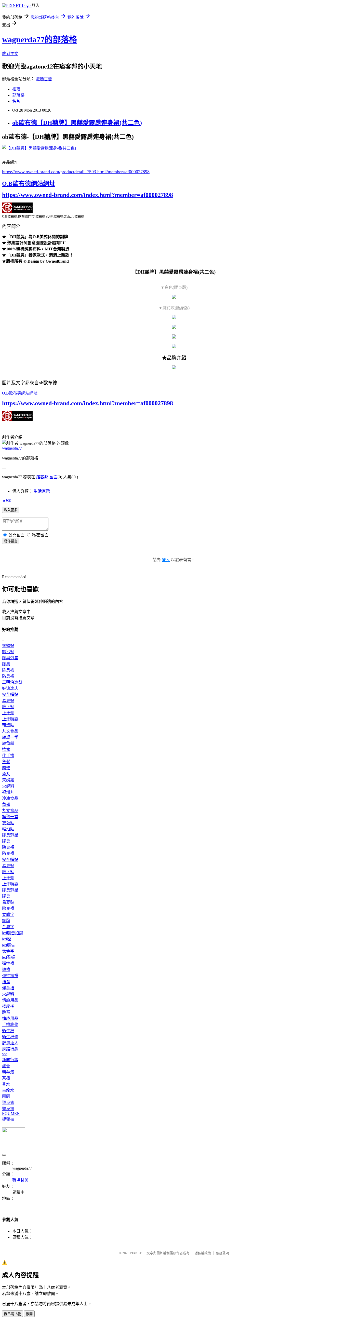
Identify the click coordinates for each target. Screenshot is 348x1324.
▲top (6, 500)
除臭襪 (8, 670)
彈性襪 (8, 963)
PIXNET (136, 1253)
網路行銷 (10, 1049)
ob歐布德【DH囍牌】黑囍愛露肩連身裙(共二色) (77, 122)
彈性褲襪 (10, 976)
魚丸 (6, 774)
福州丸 (8, 792)
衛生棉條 (10, 1037)
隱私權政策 (202, 1253)
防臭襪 (8, 676)
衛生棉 (8, 1031)
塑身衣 (8, 1102)
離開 (29, 1314)
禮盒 (6, 749)
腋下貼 (8, 707)
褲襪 (6, 969)
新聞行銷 (10, 1060)
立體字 (8, 914)
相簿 (16, 89)
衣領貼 (8, 645)
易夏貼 (8, 700)
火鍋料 (8, 786)
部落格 (18, 95)
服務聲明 (222, 1253)
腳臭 (6, 664)
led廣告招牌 (12, 933)
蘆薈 (6, 1066)
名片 (16, 101)
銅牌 (6, 920)
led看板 (8, 957)
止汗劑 (8, 713)
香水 (6, 1084)
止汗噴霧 (10, 719)
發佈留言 (10, 541)
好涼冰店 (10, 688)
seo (4, 1054)
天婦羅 (8, 780)
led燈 (6, 939)
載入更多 (10, 510)
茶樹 (6, 1078)
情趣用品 (10, 1000)
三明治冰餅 (12, 682)
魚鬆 (6, 762)
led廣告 (8, 945)
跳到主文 (10, 53)
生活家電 (42, 491)
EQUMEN (11, 1113)
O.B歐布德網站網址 (28, 183)
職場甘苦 (44, 79)
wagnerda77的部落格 (39, 39)
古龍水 (8, 1090)
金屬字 (8, 927)
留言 (53, 477)
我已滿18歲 (12, 1314)
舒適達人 (10, 1043)
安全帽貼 (10, 694)
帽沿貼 (8, 652)
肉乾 (6, 768)
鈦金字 (8, 951)
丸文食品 (10, 731)
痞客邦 (42, 477)
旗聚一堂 (10, 737)
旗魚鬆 (8, 743)
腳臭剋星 (10, 658)
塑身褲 (8, 1108)
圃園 (6, 1096)
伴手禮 (8, 755)
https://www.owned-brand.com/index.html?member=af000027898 (87, 195)
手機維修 (10, 1024)
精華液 (8, 1072)
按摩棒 (8, 1006)
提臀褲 (8, 1119)
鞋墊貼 (8, 725)
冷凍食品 (10, 798)
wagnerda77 (12, 448)
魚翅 (6, 804)
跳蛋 (6, 1012)
